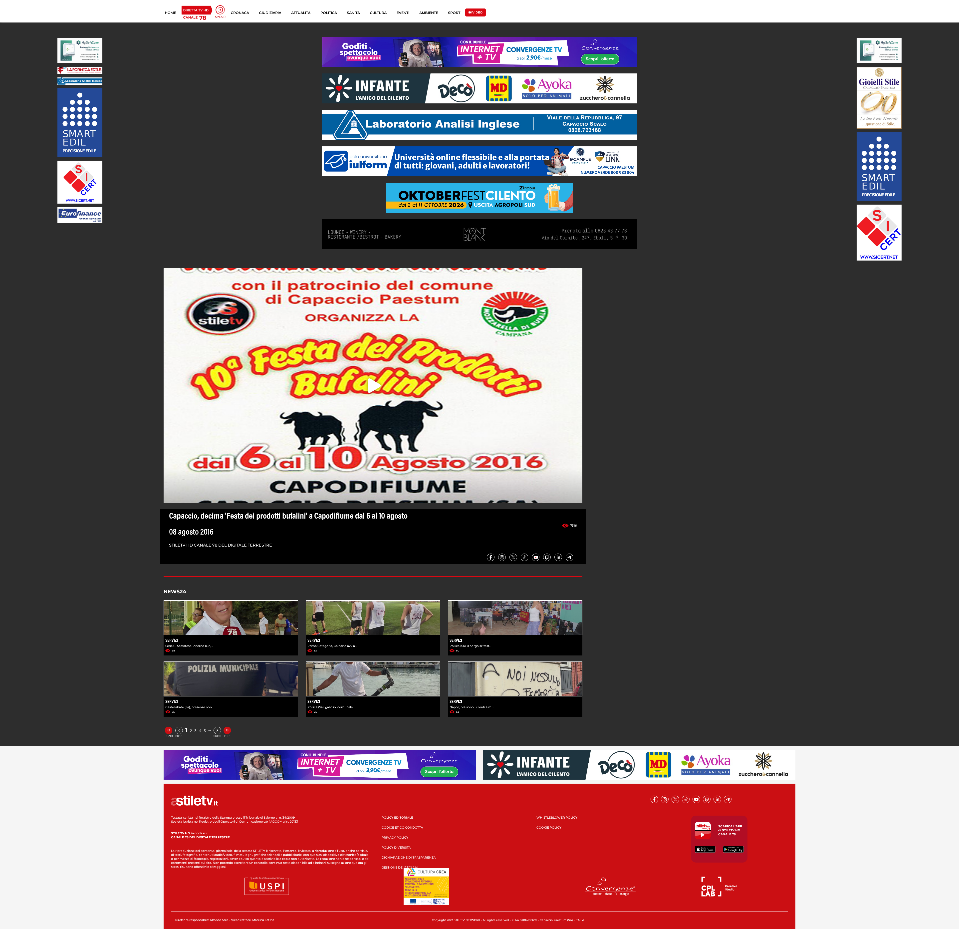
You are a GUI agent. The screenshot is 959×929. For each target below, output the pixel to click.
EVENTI (403, 12)
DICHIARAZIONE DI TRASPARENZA (409, 857)
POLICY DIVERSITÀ (396, 847)
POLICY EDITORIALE (397, 817)
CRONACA (240, 12)
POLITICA (328, 12)
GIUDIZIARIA (270, 12)
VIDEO (477, 12)
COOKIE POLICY (548, 827)
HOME (170, 12)
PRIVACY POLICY (395, 837)
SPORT (454, 12)
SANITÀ (353, 12)
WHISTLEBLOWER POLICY (556, 817)
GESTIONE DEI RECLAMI (400, 867)
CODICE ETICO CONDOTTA (402, 827)
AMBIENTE (428, 12)
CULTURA (378, 12)
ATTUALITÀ (300, 12)
